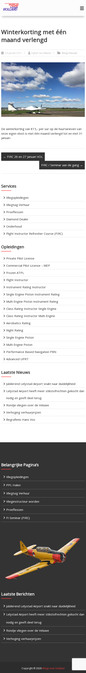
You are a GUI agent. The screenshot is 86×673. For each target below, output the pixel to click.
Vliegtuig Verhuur (18, 205)
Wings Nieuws (69, 53)
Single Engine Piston (20, 337)
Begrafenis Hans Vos (20, 419)
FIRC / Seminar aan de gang (62, 165)
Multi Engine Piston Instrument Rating (32, 301)
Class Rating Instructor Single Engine (31, 309)
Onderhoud (14, 226)
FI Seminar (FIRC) (18, 518)
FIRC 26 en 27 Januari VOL (23, 157)
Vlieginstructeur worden (22, 501)
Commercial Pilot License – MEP (28, 265)
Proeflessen (14, 212)
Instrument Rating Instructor (26, 287)
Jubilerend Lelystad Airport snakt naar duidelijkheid (40, 384)
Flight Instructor (17, 280)
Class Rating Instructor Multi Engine (30, 316)
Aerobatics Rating (18, 323)
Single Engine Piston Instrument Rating (33, 294)
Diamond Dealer (17, 219)
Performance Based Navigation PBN (31, 352)
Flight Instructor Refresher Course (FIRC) (34, 234)
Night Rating (14, 330)
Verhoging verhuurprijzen (23, 412)
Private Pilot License (20, 258)
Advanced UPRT (17, 359)
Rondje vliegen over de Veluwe (27, 405)
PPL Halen (13, 485)
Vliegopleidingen (17, 198)
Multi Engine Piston (19, 345)
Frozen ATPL (15, 273)
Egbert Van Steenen (41, 53)
